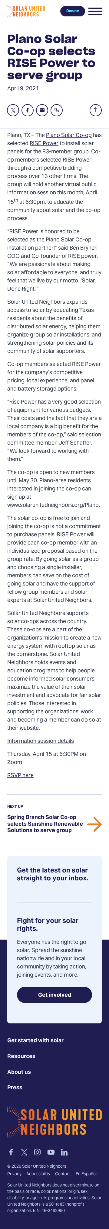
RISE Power (44, 144)
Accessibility (38, 1174)
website (29, 728)
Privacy (14, 1174)
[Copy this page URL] (57, 110)
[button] (95, 11)
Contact (63, 1174)
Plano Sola (59, 136)
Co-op (84, 136)
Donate (72, 11)
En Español (86, 1174)
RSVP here (20, 776)
